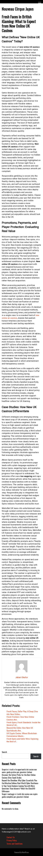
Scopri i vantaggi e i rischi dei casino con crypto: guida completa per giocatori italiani (20, 795)
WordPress (25, 852)
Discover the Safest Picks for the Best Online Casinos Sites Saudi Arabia (18, 776)
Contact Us (11, 837)
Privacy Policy (12, 840)
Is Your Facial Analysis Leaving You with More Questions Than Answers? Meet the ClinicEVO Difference (18, 788)
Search (4, 752)
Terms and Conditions (15, 843)
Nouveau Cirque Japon (18, 9)
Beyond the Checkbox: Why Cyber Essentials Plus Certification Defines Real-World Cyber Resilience (20, 782)
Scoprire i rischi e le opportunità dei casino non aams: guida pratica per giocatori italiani (19, 771)
